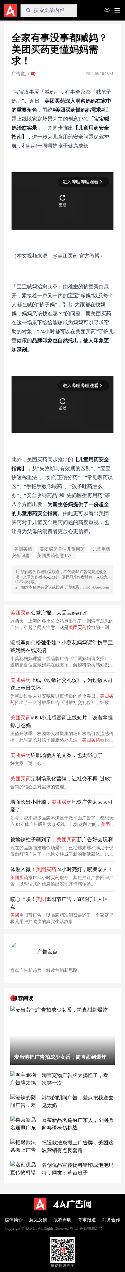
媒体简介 (14, 1219)
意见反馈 (38, 1219)
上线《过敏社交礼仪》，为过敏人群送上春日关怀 (61, 684)
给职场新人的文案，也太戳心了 (56, 755)
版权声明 (62, 1219)
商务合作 (111, 1219)
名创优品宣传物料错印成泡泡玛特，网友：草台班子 (77, 1168)
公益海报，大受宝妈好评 (48, 612)
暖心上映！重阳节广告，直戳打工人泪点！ (59, 903)
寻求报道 (87, 1219)
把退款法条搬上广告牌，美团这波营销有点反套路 (77, 1146)
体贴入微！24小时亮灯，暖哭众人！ (61, 869)
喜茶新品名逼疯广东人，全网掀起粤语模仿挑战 (77, 1124)
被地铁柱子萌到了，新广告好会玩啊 (61, 839)
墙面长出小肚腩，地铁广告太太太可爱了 (61, 805)
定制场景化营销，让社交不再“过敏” (61, 778)
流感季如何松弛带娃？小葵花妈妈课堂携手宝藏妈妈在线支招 (61, 646)
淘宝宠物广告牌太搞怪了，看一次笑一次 (77, 1079)
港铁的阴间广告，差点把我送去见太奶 (77, 1101)
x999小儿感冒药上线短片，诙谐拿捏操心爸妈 (61, 721)
